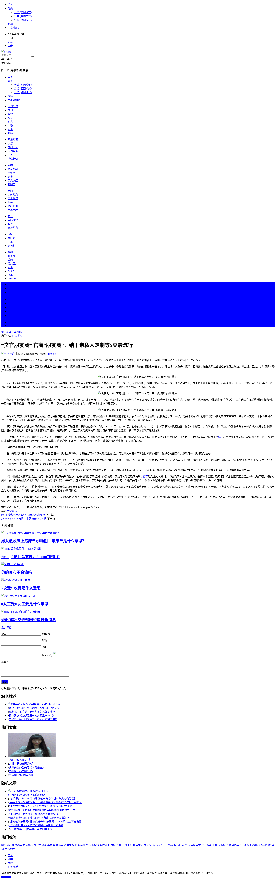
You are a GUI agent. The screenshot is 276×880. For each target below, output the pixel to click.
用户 (12, 353)
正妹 (214, 845)
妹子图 (11, 256)
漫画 (10, 275)
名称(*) (46, 634)
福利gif (256, 845)
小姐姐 (95, 845)
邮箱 (44, 640)
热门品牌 (157, 845)
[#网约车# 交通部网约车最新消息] (138, 611)
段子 (10, 307)
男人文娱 (13, 180)
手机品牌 (13, 210)
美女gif (139, 845)
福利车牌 (266, 845)
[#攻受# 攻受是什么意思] (138, 580)
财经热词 (13, 206)
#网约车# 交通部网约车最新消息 (28, 620)
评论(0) (52, 353)
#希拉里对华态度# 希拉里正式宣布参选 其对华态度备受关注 (43, 798)
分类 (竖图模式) (23, 16)
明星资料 (13, 169)
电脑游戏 (13, 220)
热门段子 (13, 147)
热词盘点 (13, 106)
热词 (10, 110)
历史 (10, 176)
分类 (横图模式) (23, 20)
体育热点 (234, 845)
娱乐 (10, 129)
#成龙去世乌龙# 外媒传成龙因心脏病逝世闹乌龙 (36, 825)
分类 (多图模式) (23, 12)
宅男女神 (69, 845)
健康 (145, 476)
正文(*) (5, 661)
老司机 (11, 245)
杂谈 (88, 845)
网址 (44, 647)
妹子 (220, 437)
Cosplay (12, 278)
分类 (10, 8)
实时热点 (13, 194)
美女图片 (13, 263)
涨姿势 (11, 173)
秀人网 (148, 845)
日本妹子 (113, 845)
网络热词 (13, 139)
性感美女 (20, 845)
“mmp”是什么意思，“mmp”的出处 (30, 557)
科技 (10, 118)
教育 (10, 224)
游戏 (10, 114)
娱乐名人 (179, 845)
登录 (10, 41)
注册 (10, 45)
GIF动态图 (246, 845)
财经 (10, 202)
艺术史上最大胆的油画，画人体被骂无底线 (33, 719)
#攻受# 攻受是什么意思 (21, 588)
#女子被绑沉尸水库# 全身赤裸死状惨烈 (23, 514)
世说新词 (13, 158)
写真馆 (11, 271)
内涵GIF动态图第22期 (21, 775)
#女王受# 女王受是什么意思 (24, 604)
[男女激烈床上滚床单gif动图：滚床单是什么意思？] (138, 533)
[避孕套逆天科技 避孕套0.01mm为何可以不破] (141, 704)
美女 (10, 315)
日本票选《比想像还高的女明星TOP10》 (32, 715)
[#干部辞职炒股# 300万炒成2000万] (141, 791)
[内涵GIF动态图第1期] (141, 745)
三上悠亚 (168, 845)
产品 (187, 845)
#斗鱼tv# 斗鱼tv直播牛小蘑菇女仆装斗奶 (24, 518)
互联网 (11, 238)
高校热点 (13, 227)
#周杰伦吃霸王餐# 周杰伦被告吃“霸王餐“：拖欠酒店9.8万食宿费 (45, 821)
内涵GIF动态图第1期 (19, 759)
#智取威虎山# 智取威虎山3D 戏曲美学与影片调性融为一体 (42, 810)
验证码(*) (47, 655)
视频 (10, 133)
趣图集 (11, 184)
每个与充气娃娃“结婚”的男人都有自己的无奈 (34, 708)
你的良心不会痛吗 (16, 572)
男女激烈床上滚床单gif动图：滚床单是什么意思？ (43, 541)
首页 (10, 4)
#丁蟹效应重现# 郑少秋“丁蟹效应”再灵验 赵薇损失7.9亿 (40, 806)
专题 (10, 24)
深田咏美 (206, 845)
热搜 (10, 143)
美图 (10, 259)
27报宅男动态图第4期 (21, 771)
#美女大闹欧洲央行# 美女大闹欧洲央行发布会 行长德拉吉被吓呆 (45, 802)
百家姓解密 (14, 27)
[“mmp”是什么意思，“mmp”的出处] (138, 548)
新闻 (10, 190)
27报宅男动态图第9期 (21, 763)
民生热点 (13, 198)
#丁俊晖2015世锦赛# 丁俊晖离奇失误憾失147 (34, 814)
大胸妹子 (223, 845)
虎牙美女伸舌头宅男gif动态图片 (27, 767)
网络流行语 (7, 845)
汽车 (10, 242)
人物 (10, 125)
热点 (10, 121)
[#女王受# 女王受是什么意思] (138, 596)
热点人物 (80, 845)
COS (10, 325)
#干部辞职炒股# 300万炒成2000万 (26, 794)
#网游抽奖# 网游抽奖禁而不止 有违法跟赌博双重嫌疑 (39, 817)
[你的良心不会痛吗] (138, 564)
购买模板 (13, 866)
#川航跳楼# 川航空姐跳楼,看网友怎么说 (32, 829)
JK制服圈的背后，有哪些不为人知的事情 (32, 711)
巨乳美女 (196, 845)
